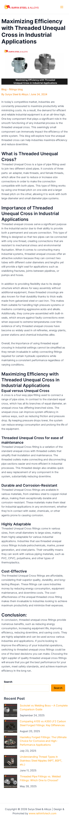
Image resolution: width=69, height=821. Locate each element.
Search (58, 688)
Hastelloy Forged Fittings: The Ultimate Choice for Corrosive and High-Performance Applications (43, 741)
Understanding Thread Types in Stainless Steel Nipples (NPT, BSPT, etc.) (41, 760)
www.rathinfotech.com (42, 813)
